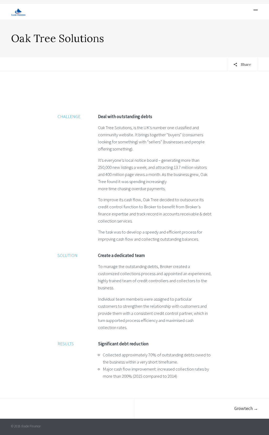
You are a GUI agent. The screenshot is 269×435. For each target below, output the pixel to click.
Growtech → (246, 408)
